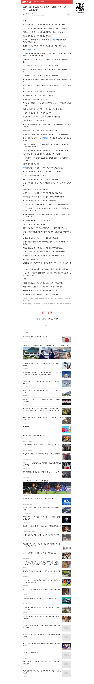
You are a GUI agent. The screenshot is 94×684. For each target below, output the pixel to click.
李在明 (55, 40)
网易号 (29, 2)
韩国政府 (45, 138)
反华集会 (32, 50)
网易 (24, 2)
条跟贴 (46, 325)
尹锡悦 (25, 168)
